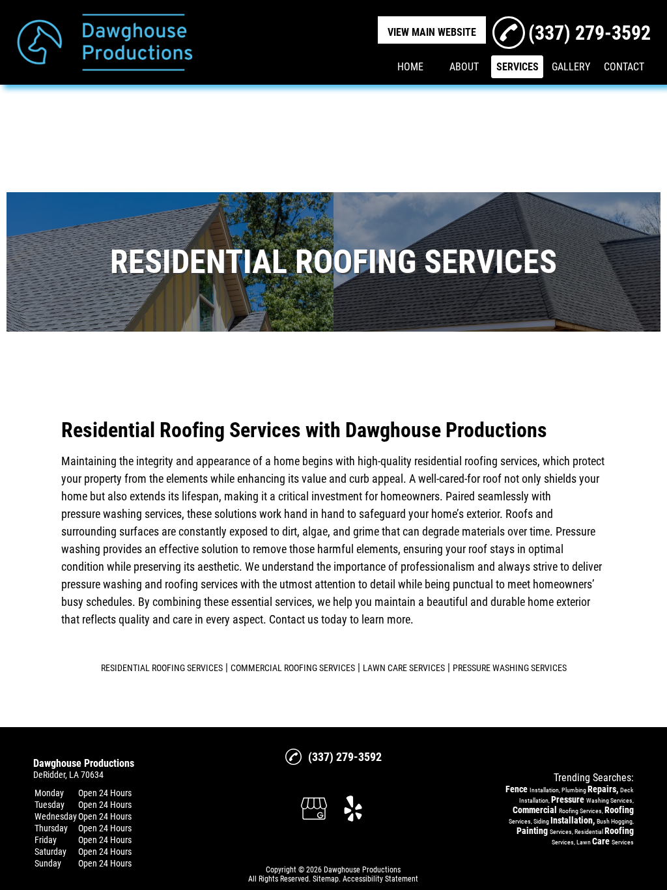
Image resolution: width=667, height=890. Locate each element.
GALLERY (571, 67)
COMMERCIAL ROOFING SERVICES (293, 668)
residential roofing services (475, 461)
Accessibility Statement (380, 878)
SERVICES (517, 67)
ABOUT (464, 67)
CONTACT (624, 67)
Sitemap (326, 878)
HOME (410, 67)
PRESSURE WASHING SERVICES (510, 668)
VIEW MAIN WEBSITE (432, 32)
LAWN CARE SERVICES (404, 668)
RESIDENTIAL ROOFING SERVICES (162, 668)
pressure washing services (121, 514)
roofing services (201, 584)
